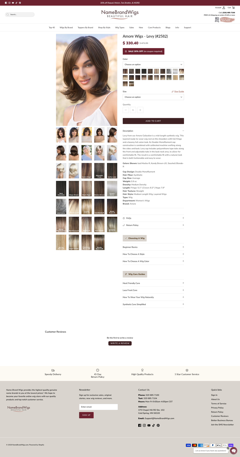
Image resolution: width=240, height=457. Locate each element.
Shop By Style (104, 27)
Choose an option (133, 64)
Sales (131, 27)
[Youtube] (13, 3)
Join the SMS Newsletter (222, 424)
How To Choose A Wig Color (136, 261)
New (141, 27)
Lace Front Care (130, 290)
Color (125, 59)
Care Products (154, 27)
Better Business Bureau (222, 420)
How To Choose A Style (133, 254)
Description (128, 131)
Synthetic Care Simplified (134, 304)
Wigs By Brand (66, 27)
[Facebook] (6, 3)
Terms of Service (218, 403)
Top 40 (52, 27)
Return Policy (217, 412)
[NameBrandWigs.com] (120, 14)
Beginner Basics (130, 247)
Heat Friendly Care (131, 283)
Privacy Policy (217, 407)
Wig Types (119, 27)
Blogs (168, 27)
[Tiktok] (16, 3)
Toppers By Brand (85, 27)
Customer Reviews (219, 416)
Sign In (214, 395)
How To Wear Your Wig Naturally (138, 297)
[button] (233, 450)
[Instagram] (9, 3)
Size (124, 91)
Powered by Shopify (36, 445)
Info (177, 27)
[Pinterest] (20, 3)
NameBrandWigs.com (20, 445)
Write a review (120, 343)
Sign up (86, 415)
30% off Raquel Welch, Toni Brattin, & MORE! (120, 3)
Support (187, 27)
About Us (215, 399)
